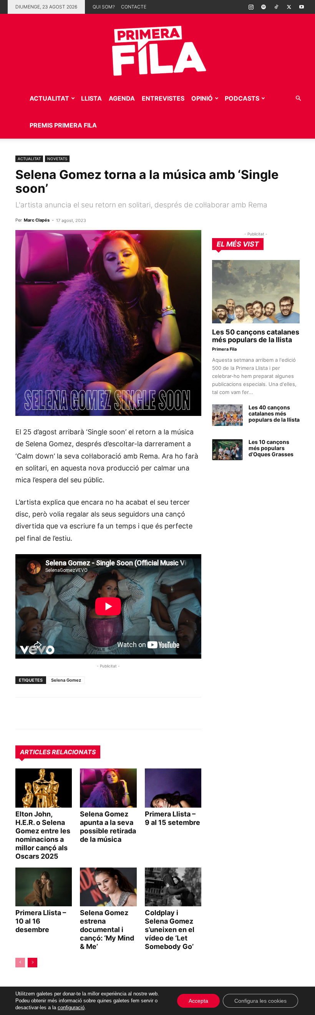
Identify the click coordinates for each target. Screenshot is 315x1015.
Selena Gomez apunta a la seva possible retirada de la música (108, 826)
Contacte (133, 7)
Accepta (198, 1001)
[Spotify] (263, 7)
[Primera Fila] (157, 49)
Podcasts (242, 98)
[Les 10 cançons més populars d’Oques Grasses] (227, 449)
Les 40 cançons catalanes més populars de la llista (274, 413)
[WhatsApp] (23, 713)
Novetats (57, 158)
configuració (71, 1007)
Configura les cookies (260, 1001)
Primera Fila (224, 349)
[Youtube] (301, 7)
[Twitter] (289, 7)
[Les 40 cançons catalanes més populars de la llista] (227, 415)
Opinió (202, 98)
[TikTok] (276, 7)
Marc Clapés (37, 220)
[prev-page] (20, 962)
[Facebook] (76, 713)
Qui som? (104, 7)
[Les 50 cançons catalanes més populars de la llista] (256, 291)
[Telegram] (40, 713)
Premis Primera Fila (63, 125)
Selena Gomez (66, 680)
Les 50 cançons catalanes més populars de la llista (255, 336)
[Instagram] (251, 7)
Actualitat (49, 98)
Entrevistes (163, 98)
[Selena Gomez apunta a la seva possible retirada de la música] (108, 787)
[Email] (93, 713)
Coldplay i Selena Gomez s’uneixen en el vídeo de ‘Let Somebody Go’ (169, 929)
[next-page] (32, 962)
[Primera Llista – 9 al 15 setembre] (173, 787)
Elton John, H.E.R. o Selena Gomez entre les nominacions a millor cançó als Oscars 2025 (42, 835)
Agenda (122, 98)
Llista (91, 98)
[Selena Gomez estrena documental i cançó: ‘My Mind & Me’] (108, 887)
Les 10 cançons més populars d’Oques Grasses (271, 448)
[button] (298, 98)
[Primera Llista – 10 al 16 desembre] (43, 887)
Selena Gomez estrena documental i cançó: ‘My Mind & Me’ (107, 929)
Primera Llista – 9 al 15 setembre (172, 818)
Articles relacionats (58, 752)
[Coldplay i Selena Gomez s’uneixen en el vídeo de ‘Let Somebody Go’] (173, 887)
